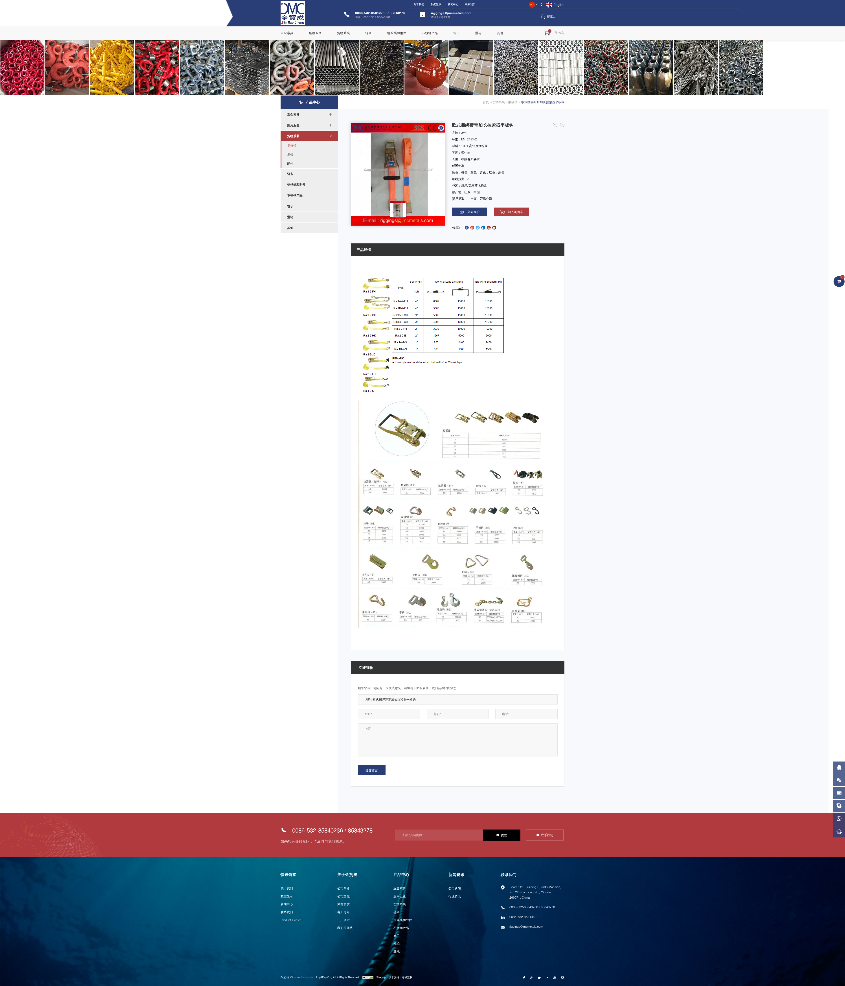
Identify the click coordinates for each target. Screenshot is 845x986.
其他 (500, 33)
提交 (504, 835)
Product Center (291, 920)
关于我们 (418, 4)
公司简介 (343, 888)
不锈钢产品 (430, 33)
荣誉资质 (343, 904)
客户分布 (343, 912)
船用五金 (315, 33)
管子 (456, 33)
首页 (486, 102)
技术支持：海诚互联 (400, 977)
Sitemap (381, 977)
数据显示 (436, 4)
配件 (290, 164)
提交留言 (372, 770)
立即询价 (473, 212)
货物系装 (343, 33)
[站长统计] (367, 977)
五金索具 (287, 33)
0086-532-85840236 (371, 13)
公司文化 (343, 896)
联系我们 (470, 4)
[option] (398, 174)
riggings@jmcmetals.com (451, 13)
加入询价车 (515, 212)
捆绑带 (512, 102)
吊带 (290, 154)
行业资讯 (454, 896)
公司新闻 (454, 888)
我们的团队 (345, 928)
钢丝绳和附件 (396, 33)
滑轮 (478, 33)
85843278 (397, 13)
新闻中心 (453, 4)
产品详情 (363, 249)
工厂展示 (343, 920)
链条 (368, 33)
